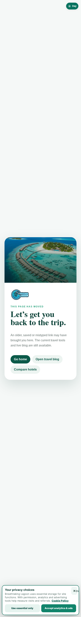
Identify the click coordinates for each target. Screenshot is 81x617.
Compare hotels (25, 369)
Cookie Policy (60, 600)
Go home (20, 359)
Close (76, 591)
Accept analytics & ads (59, 608)
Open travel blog (47, 359)
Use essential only (22, 608)
